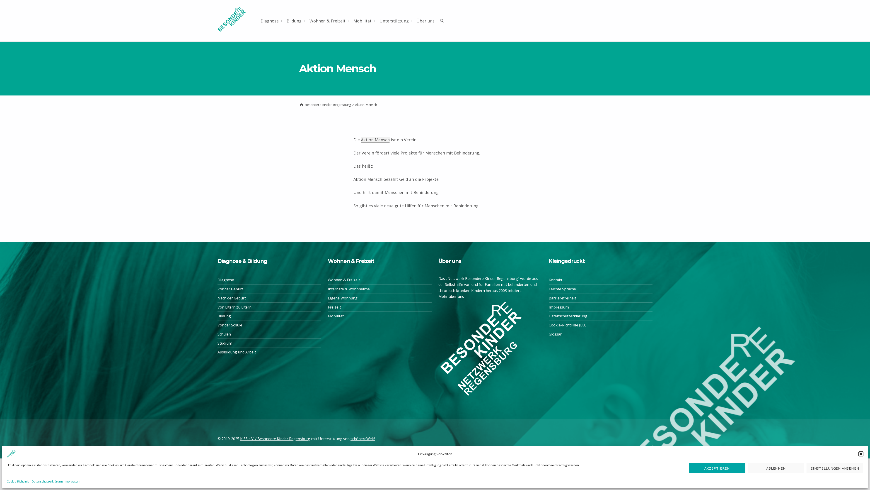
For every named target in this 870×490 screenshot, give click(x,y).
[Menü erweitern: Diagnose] (281, 21)
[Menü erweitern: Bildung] (304, 21)
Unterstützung (394, 21)
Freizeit (334, 307)
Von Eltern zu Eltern (234, 307)
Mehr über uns (451, 296)
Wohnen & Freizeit (327, 21)
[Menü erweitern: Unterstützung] (411, 21)
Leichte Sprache (562, 289)
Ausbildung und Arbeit (237, 352)
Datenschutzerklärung (47, 481)
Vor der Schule (230, 325)
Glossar (555, 334)
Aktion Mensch (375, 139)
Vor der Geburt (230, 289)
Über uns (425, 21)
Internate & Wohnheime (349, 289)
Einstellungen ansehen (835, 468)
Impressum (72, 481)
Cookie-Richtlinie (18, 481)
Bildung (294, 21)
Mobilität (362, 21)
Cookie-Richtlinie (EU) (567, 325)
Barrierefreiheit (562, 298)
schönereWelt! (362, 438)
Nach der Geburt (232, 298)
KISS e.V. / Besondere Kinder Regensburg (275, 438)
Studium (225, 343)
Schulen (224, 334)
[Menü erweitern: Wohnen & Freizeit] (348, 21)
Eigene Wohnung (343, 298)
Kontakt (555, 279)
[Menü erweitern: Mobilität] (374, 21)
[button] (861, 454)
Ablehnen (776, 468)
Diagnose (270, 21)
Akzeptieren (717, 468)
